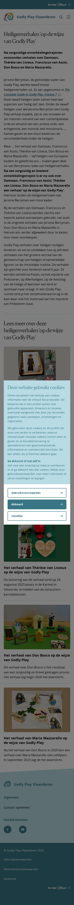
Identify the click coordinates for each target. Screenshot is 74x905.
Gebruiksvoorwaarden (26, 493)
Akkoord (17, 504)
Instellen (17, 516)
